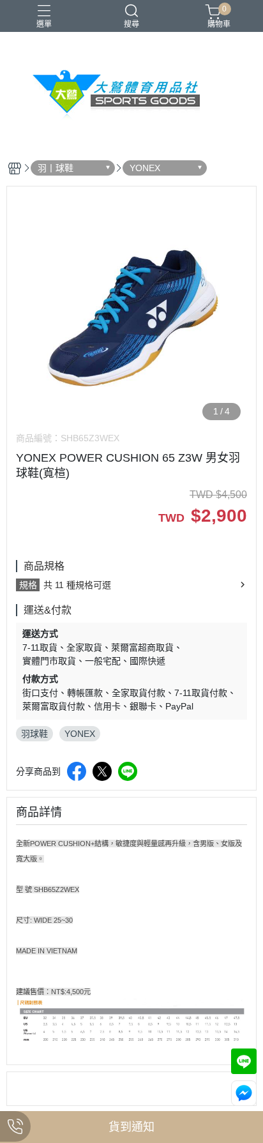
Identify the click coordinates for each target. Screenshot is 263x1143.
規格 (28, 585)
